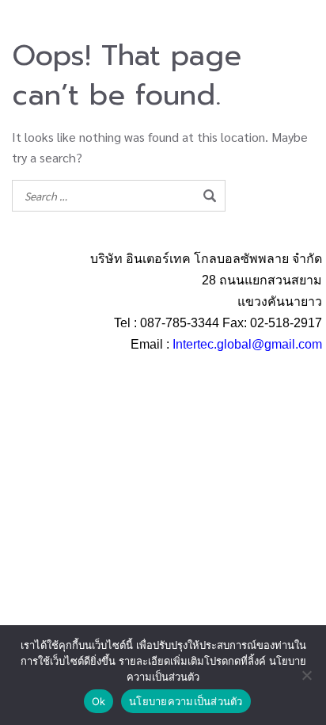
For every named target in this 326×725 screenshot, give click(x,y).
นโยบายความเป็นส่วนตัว (186, 701)
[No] (306, 675)
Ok (99, 701)
